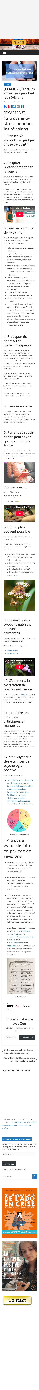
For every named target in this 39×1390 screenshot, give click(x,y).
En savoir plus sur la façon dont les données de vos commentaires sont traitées (19, 1125)
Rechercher (34, 1176)
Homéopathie (12, 651)
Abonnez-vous (27, 1037)
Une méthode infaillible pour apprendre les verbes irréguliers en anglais (19, 1059)
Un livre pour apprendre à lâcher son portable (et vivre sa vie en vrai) (18, 1051)
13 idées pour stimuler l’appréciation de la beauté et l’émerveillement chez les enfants (20, 801)
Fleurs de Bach (12, 654)
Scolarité (7, 84)
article (23, 695)
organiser (12, 946)
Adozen (17, 102)
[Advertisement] (19, 19)
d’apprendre (19, 943)
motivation (16, 934)
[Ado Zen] (19, 40)
